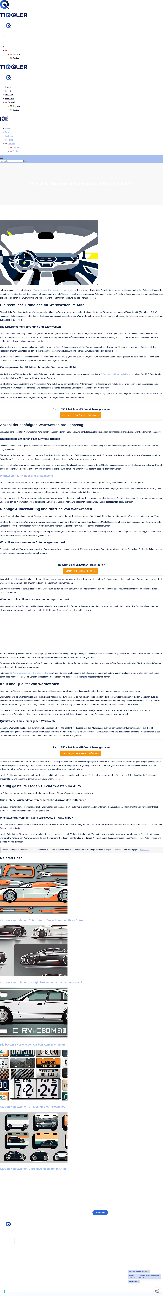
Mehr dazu (144, 850)
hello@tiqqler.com (13, 1234)
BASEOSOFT (18, 1294)
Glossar (8, 1255)
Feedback (9, 46)
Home (8, 35)
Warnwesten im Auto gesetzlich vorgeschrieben (54, 290)
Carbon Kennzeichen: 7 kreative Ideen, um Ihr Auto (33, 1168)
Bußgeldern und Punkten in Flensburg (117, 374)
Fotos (8, 39)
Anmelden (100, 1212)
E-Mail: (62, 1205)
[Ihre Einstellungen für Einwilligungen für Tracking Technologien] (4, 1291)
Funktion (9, 43)
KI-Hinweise (10, 1267)
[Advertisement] (81, 632)
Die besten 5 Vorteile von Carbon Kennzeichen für (32, 1044)
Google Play (25, 1241)
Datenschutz (11, 1263)
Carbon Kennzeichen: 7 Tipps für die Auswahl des (32, 1106)
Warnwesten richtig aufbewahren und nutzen (32, 673)
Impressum (10, 1259)
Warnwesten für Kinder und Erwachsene (26, 475)
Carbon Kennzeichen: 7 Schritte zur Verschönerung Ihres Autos (41, 920)
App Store (7, 1241)
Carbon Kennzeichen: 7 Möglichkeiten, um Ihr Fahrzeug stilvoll (41, 982)
